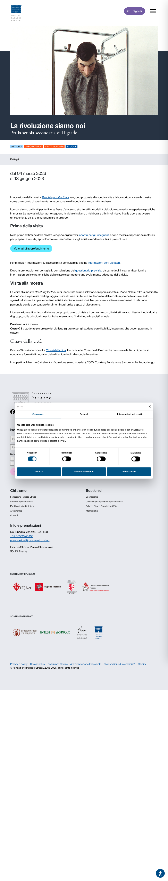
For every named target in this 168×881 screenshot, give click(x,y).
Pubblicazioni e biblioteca (22, 506)
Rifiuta (39, 472)
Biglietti (137, 11)
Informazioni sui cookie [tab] (130, 414)
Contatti (14, 515)
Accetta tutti (129, 472)
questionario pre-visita (88, 270)
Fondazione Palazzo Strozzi (23, 497)
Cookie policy (37, 664)
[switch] (66, 458)
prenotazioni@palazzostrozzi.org (30, 540)
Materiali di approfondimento (31, 248)
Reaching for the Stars (55, 197)
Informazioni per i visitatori (104, 262)
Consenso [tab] (38, 414)
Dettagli (14, 159)
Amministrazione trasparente (85, 664)
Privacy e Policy (18, 664)
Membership (92, 510)
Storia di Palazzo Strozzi (21, 501)
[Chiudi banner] (150, 406)
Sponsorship (92, 497)
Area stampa (16, 510)
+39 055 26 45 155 (21, 536)
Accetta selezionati (84, 472)
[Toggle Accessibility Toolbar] (160, 873)
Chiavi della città (56, 350)
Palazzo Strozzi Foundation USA (101, 506)
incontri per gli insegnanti (93, 235)
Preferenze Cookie (58, 664)
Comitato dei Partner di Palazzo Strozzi (104, 501)
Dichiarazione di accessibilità (119, 664)
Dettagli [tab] (84, 414)
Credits (142, 664)
